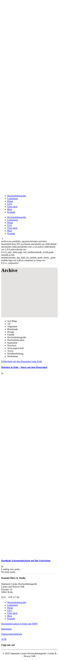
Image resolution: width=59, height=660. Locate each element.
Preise (10, 608)
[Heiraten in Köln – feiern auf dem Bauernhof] (21, 361)
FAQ (9, 610)
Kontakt (11, 618)
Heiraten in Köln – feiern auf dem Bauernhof (24, 367)
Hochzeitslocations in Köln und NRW (19, 623)
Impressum (6, 629)
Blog (9, 616)
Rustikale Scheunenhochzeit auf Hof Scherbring (25, 560)
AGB (4, 639)
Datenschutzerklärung (11, 634)
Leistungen (12, 605)
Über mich (12, 613)
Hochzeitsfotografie (16, 602)
